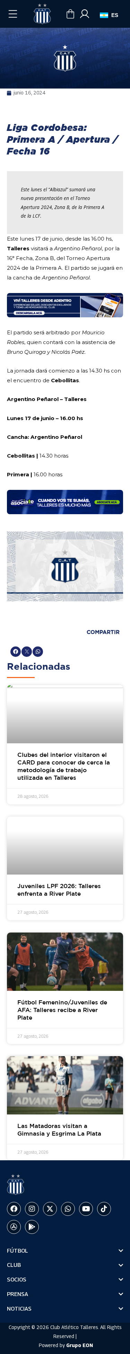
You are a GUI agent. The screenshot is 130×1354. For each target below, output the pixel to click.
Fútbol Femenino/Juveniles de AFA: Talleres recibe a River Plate (62, 1010)
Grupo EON (79, 1345)
